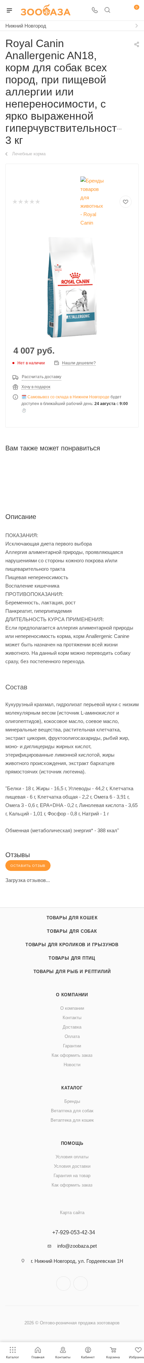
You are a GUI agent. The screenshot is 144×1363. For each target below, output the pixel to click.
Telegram (63, 1283)
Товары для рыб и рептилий (72, 971)
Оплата (72, 1036)
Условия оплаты (72, 1156)
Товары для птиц (72, 958)
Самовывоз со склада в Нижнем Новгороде (68, 397)
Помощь (72, 1143)
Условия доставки (72, 1166)
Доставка (72, 1027)
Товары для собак (72, 931)
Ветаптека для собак (72, 1110)
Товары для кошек (72, 917)
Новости (72, 1064)
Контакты (72, 1017)
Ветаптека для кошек (72, 1120)
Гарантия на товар (72, 1175)
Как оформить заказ (72, 1055)
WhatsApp (80, 1283)
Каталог (72, 1087)
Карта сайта (72, 1212)
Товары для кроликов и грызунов (72, 944)
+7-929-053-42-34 (73, 1232)
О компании (72, 994)
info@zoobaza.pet (77, 1246)
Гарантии (72, 1045)
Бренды (72, 1101)
